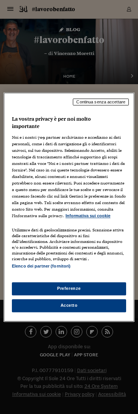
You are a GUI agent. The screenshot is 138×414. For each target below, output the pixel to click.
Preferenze (69, 288)
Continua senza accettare (100, 102)
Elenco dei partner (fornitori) (41, 266)
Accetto (69, 305)
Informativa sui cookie (88, 216)
